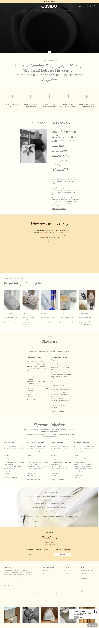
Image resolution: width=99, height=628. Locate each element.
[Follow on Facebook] (4, 585)
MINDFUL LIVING (67, 10)
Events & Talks (67, 570)
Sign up (62, 554)
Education (66, 575)
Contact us (45, 570)
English (81, 6)
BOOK (76, 10)
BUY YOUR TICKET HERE (49, 32)
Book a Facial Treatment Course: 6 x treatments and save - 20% (51, 1)
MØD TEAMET (56, 10)
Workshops (67, 573)
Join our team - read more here (12, 579)
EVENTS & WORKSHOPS (43, 10)
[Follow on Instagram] (8, 585)
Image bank (84, 578)
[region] (49, 28)
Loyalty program (47, 573)
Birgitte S (50, 237)
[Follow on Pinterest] (12, 585)
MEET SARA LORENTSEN (59, 208)
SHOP (32, 10)
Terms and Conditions (48, 575)
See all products (85, 575)
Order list (83, 573)
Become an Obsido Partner (88, 570)
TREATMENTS (24, 10)
